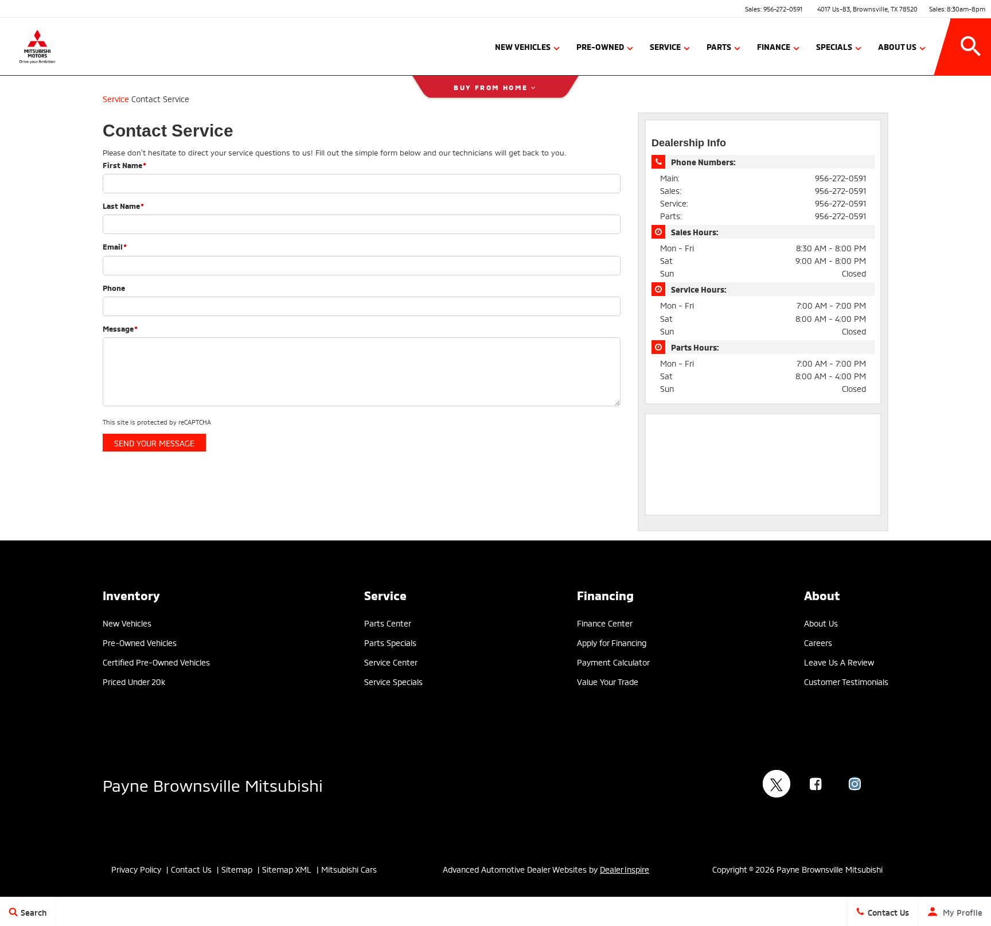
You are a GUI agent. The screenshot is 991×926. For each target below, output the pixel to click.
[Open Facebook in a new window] (815, 783)
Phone (114, 287)
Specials (834, 46)
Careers (818, 642)
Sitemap (236, 868)
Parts (719, 46)
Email (115, 246)
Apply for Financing (611, 642)
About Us (897, 46)
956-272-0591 (782, 8)
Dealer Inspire (624, 868)
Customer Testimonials (846, 681)
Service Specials (393, 681)
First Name (124, 164)
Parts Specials (390, 642)
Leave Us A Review (839, 661)
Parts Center (387, 622)
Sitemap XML (286, 868)
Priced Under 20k (134, 681)
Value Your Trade (607, 681)
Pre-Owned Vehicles (140, 642)
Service (665, 46)
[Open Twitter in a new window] (776, 783)
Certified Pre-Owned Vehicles (156, 661)
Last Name (123, 205)
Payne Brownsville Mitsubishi (213, 784)
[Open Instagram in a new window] (854, 783)
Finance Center (605, 622)
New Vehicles (523, 46)
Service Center (391, 661)
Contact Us (191, 868)
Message (120, 328)
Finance (773, 46)
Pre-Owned (600, 46)
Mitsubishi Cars (349, 868)
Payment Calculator (613, 661)
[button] (971, 46)
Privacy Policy (136, 868)
